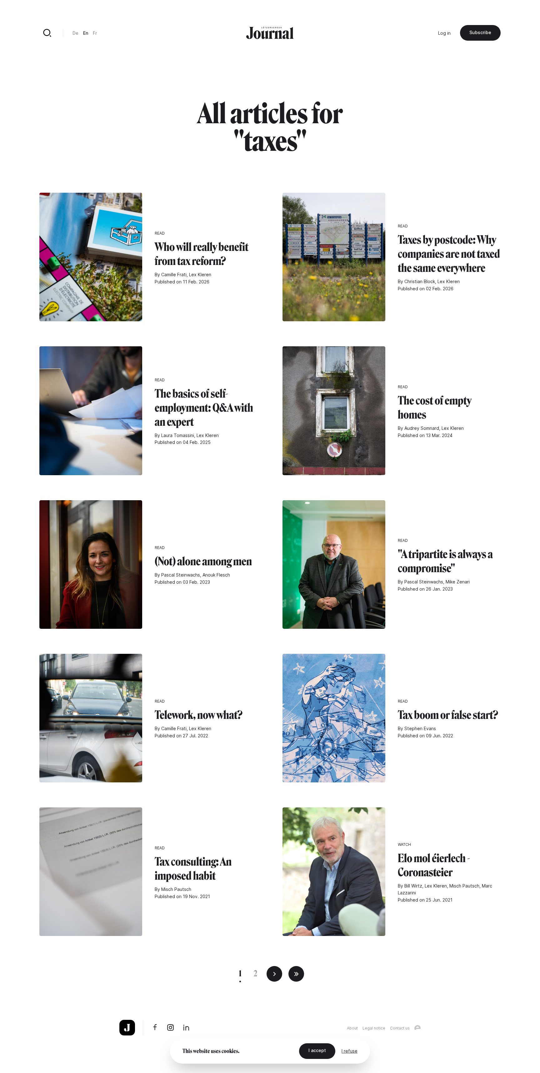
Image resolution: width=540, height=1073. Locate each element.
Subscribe (480, 32)
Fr (95, 33)
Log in (444, 33)
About (352, 1028)
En (85, 33)
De (75, 33)
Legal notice (373, 1028)
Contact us (400, 1028)
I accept (317, 1050)
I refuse (350, 1051)
